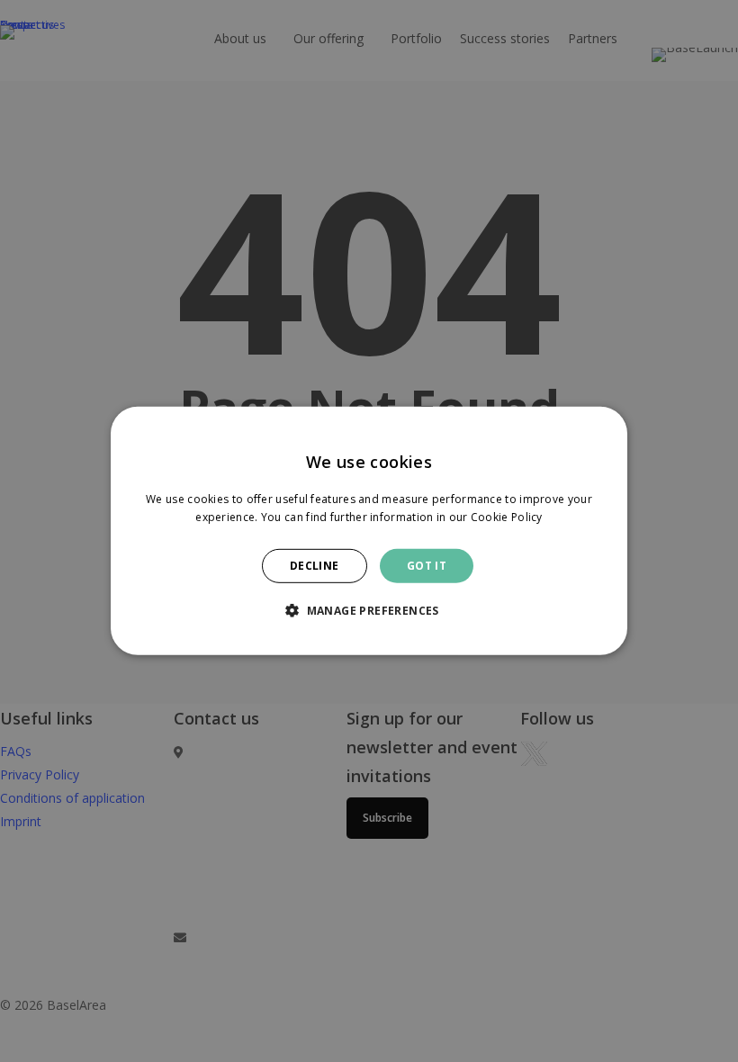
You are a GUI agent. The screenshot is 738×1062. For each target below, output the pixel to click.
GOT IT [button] (426, 565)
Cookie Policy (507, 517)
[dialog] (369, 531)
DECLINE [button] (314, 565)
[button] (369, 610)
